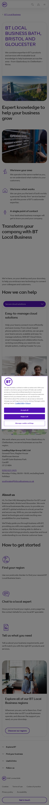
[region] (24, 402)
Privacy (28, 403)
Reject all (24, 417)
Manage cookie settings (24, 423)
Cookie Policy (20, 403)
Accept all (25, 410)
